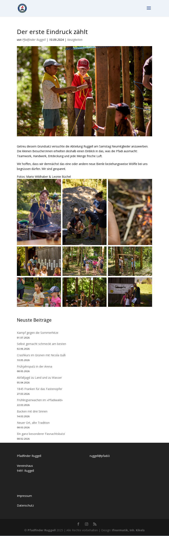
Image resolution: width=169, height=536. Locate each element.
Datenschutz (25, 505)
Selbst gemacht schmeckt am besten (41, 344)
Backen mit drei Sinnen (32, 411)
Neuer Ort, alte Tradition (33, 423)
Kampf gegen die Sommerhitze (37, 333)
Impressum (24, 496)
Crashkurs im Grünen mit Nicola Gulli (41, 355)
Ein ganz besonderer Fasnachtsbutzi (41, 434)
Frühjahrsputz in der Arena (34, 366)
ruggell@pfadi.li (100, 456)
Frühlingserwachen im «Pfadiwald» (40, 400)
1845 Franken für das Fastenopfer (39, 389)
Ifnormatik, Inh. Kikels (128, 530)
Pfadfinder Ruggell (34, 40)
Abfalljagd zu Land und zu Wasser (39, 378)
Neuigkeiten (74, 40)
